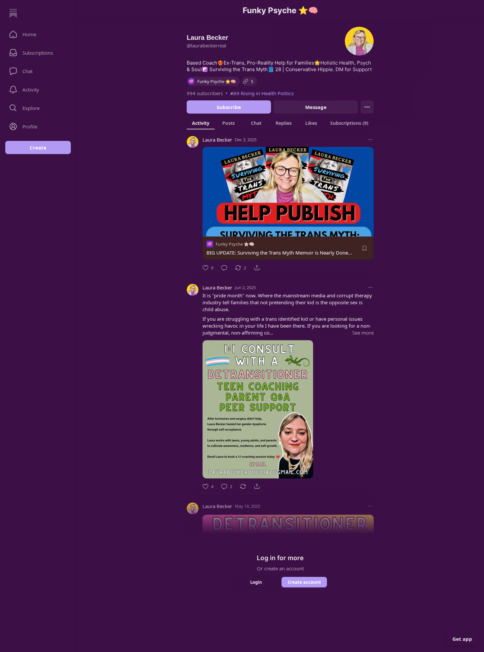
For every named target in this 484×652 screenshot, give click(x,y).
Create (38, 147)
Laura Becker (217, 139)
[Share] (256, 267)
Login (256, 582)
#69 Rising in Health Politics (262, 93)
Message (316, 107)
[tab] (201, 122)
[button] (38, 34)
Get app (462, 639)
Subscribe (229, 107)
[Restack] (243, 486)
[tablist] (280, 122)
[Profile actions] (367, 107)
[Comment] (224, 267)
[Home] (13, 13)
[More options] (370, 139)
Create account (304, 582)
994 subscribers (205, 93)
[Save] (364, 248)
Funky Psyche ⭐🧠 (235, 244)
